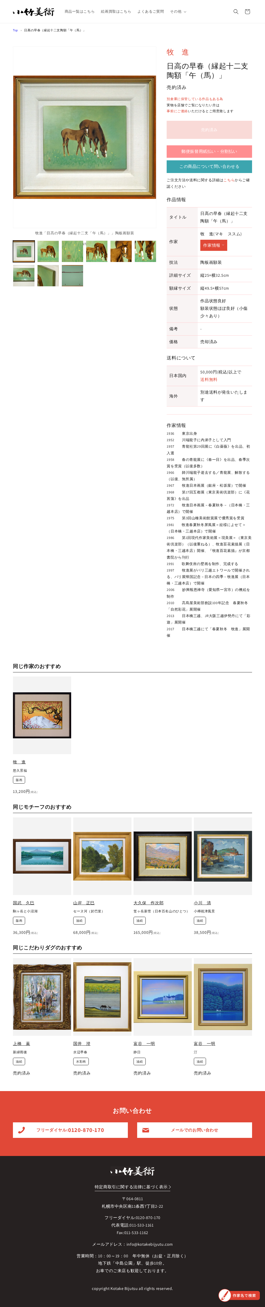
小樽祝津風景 (204, 911)
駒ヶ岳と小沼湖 (25, 911)
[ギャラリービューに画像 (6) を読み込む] (145, 251)
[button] (177, 11)
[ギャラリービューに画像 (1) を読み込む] (24, 251)
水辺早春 (80, 1052)
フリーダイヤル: (70, 1129)
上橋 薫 (21, 1043)
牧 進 (178, 52)
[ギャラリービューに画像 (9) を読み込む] (72, 276)
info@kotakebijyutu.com (150, 1244)
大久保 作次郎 (149, 903)
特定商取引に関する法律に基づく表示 (131, 1187)
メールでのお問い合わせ (194, 1130)
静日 (137, 1052)
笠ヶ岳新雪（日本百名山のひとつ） (162, 911)
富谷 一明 (144, 1043)
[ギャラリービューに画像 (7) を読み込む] (24, 276)
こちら (229, 180)
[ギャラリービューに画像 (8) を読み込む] (48, 276)
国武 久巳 (23, 903)
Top (15, 30)
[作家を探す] (239, 1295)
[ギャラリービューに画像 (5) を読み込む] (121, 251)
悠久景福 (20, 771)
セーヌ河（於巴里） (89, 911)
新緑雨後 (20, 1052)
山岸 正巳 (84, 903)
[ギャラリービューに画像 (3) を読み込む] (72, 251)
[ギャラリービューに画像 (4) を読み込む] (97, 251)
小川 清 (202, 903)
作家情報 (211, 245)
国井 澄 (81, 1043)
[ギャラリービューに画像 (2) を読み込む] (48, 251)
